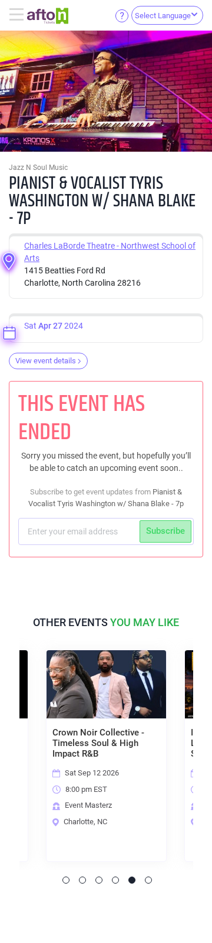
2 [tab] (82, 880)
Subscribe (165, 531)
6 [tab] (148, 880)
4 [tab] (115, 880)
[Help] (121, 15)
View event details (45, 360)
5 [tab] (131, 880)
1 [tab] (65, 880)
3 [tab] (98, 880)
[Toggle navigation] (18, 15)
